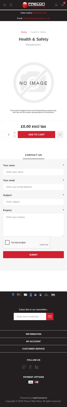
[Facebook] (30, 367)
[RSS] (43, 366)
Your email (9, 180)
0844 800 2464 (40, 13)
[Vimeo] (36, 367)
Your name (9, 165)
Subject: (7, 195)
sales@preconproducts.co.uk (37, 18)
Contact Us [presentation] (33, 155)
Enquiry (7, 210)
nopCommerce (39, 398)
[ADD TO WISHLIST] (59, 134)
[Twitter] (24, 367)
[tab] (33, 155)
